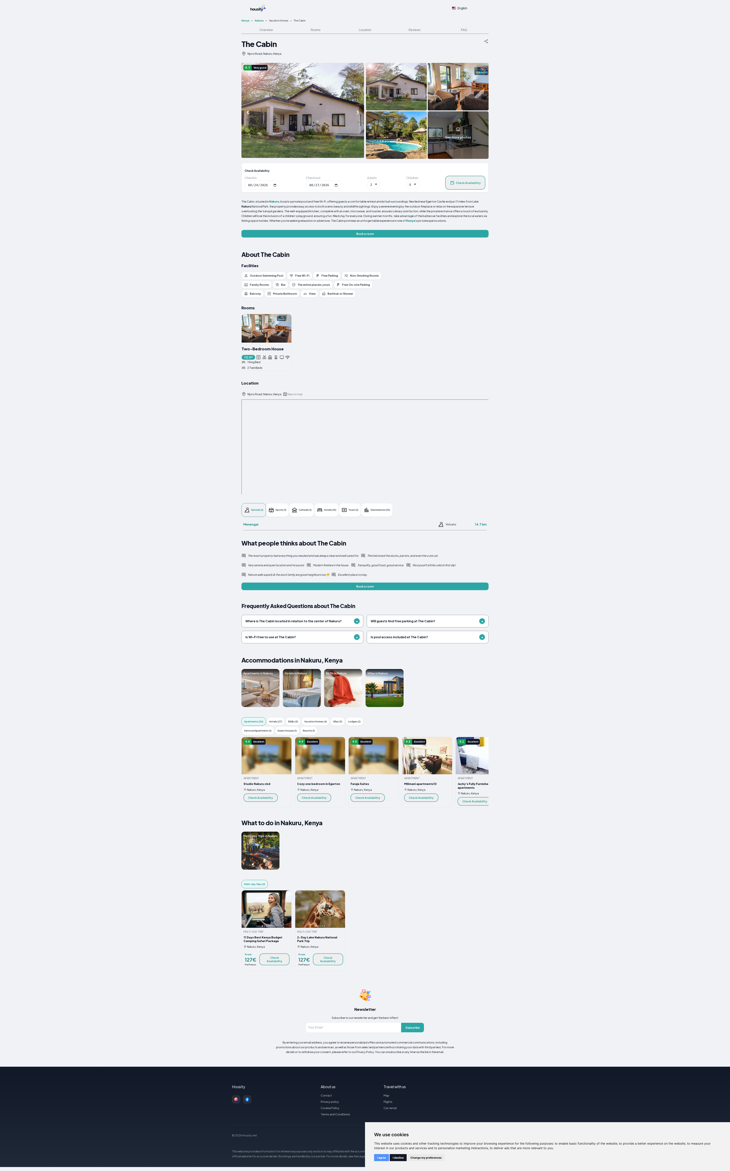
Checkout (313, 178)
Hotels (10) (330, 509)
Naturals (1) (257, 509)
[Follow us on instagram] (236, 1099)
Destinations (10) (380, 509)
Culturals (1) (305, 509)
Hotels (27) (275, 721)
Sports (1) (280, 509)
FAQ (464, 30)
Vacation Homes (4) (315, 721)
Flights (388, 1101)
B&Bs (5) (293, 721)
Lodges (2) (354, 721)
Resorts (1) (309, 730)
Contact (326, 1095)
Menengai (250, 524)
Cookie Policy (330, 1108)
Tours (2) (353, 509)
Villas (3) (337, 721)
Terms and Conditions (335, 1114)
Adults (372, 178)
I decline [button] (398, 1157)
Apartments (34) (253, 721)
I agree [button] (381, 1157)
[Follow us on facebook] (247, 1099)
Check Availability (468, 182)
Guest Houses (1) (287, 730)
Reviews (415, 30)
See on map (295, 394)
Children (412, 178)
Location (365, 30)
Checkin (251, 178)
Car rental (390, 1108)
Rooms (316, 30)
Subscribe (412, 1027)
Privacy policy (330, 1101)
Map (386, 1095)
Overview (266, 30)
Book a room (365, 233)
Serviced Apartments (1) (257, 730)
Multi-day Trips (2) (254, 884)
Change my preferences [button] (426, 1157)
